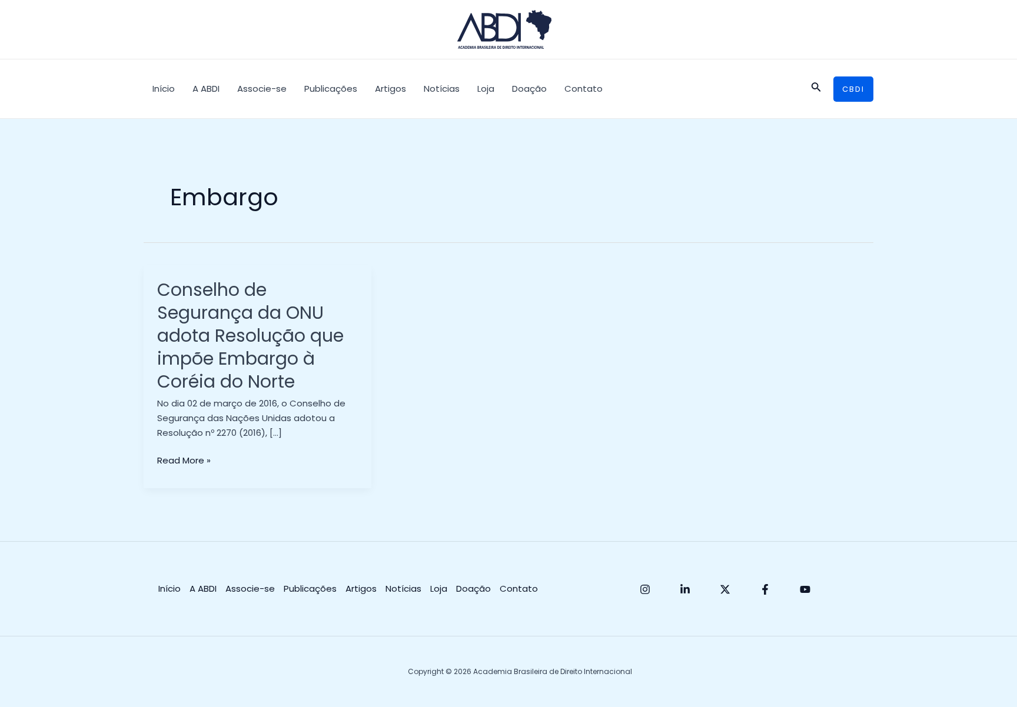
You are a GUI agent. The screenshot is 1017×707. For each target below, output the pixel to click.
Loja (485, 88)
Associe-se (262, 88)
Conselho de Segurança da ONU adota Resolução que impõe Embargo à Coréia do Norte (250, 335)
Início (163, 88)
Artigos (390, 88)
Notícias (442, 88)
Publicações (330, 88)
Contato (583, 88)
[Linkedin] (685, 589)
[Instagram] (645, 589)
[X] (725, 589)
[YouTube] (805, 589)
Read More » (184, 460)
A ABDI (206, 88)
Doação (529, 88)
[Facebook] (765, 589)
